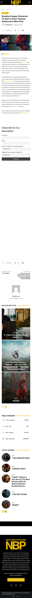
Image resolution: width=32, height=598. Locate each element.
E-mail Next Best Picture (16, 579)
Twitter (17, 106)
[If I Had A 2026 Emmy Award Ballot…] (16, 324)
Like (27, 426)
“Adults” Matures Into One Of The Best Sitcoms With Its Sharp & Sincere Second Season (21, 481)
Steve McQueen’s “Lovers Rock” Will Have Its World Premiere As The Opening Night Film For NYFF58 (23, 276)
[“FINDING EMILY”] (6, 468)
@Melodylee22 (25, 113)
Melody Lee (9, 24)
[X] (20, 585)
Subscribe (25, 438)
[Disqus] (16, 185)
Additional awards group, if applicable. (12, 152)
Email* (3, 140)
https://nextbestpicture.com (16, 298)
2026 (15, 398)
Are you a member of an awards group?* (13, 146)
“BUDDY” (16, 401)
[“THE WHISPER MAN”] (6, 457)
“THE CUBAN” (6, 273)
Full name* (4, 135)
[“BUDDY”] (16, 387)
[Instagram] (16, 585)
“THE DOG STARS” (19, 494)
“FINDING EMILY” (19, 469)
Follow (26, 420)
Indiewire (24, 62)
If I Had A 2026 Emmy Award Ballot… (16, 336)
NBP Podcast (16, 359)
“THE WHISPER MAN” (21, 458)
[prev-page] (3, 407)
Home (3, 9)
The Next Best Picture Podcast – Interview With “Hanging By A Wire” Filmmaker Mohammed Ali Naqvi (16, 365)
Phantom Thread (9, 81)
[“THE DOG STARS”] (6, 493)
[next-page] (6, 407)
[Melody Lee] (3, 25)
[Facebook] (11, 585)
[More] (23, 30)
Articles (8, 9)
